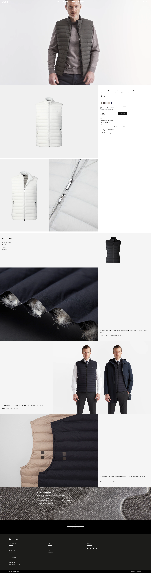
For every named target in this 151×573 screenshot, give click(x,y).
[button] (54, 2)
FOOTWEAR (66, 1)
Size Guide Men (12, 562)
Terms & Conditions (13, 555)
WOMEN (59, 1)
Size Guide (124, 106)
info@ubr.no (50, 552)
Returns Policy (12, 550)
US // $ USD (145, 13)
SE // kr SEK (145, 9)
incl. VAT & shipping (104, 114)
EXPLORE (73, 1)
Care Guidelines (12, 557)
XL (108, 107)
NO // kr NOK (145, 7)
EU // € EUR (145, 1)
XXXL (112, 107)
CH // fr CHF (145, 10)
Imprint (10, 571)
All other (145, 3)
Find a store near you (105, 122)
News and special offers (14, 564)
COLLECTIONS (81, 1)
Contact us (50, 550)
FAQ (101, 124)
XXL (110, 107)
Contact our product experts (107, 120)
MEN (54, 1)
